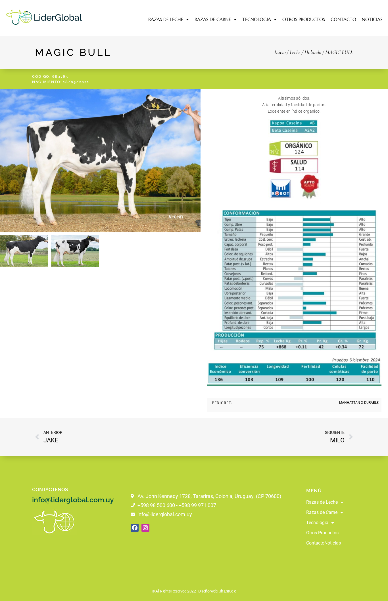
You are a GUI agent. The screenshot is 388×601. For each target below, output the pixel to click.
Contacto (343, 19)
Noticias (372, 19)
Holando (312, 52)
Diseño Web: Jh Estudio (217, 591)
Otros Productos (303, 19)
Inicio (280, 52)
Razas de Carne (213, 19)
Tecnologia (256, 19)
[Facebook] (135, 528)
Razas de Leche (165, 19)
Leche (295, 52)
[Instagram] (145, 528)
